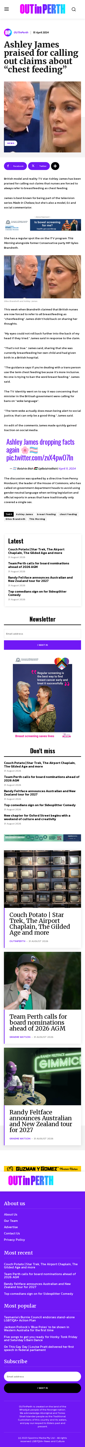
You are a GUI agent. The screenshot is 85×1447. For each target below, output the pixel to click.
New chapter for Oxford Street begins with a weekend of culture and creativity (37, 817)
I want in (42, 645)
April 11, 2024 (67, 468)
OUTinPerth (21, 32)
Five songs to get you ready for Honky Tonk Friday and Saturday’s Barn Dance (40, 1338)
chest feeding (68, 514)
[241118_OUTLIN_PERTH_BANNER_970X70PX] (42, 1169)
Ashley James (24, 514)
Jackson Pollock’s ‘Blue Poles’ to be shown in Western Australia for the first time (36, 1328)
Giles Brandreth (15, 519)
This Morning (37, 519)
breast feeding (46, 514)
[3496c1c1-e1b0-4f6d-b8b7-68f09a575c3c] (42, 837)
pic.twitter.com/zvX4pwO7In (39, 457)
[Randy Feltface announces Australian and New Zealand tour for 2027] (42, 1076)
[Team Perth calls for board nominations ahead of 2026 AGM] (42, 981)
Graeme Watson (19, 1037)
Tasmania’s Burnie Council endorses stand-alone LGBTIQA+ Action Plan (39, 1319)
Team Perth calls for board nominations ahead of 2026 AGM (38, 565)
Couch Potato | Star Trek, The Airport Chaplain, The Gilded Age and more (36, 551)
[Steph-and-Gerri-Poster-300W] (42, 698)
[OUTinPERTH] (43, 9)
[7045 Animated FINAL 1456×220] (42, 225)
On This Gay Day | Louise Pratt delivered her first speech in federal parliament (39, 1348)
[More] (55, 166)
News (10, 143)
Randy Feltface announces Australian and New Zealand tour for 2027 (40, 579)
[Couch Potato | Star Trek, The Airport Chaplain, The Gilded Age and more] (42, 879)
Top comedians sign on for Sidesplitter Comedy (37, 593)
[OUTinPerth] (8, 32)
